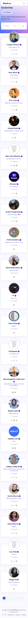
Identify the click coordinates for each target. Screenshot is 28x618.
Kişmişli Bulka (13, 128)
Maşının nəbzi (13, 411)
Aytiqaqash (13, 351)
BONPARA (15, 610)
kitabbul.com (13, 439)
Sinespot (13, 184)
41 (21, 598)
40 (18, 598)
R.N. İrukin (13, 100)
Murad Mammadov (13, 268)
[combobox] (8, 26)
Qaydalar (17, 615)
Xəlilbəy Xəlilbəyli (13, 467)
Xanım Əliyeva (13, 524)
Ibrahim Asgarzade (13, 212)
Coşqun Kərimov (13, 45)
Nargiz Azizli (14, 580)
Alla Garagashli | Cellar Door (14, 379)
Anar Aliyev (13, 73)
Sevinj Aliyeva (13, 496)
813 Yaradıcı (7, 12)
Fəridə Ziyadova (13, 240)
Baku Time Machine (13, 156)
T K (13, 296)
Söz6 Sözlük (13, 323)
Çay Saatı (13, 552)
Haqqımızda (11, 615)
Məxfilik (24, 615)
